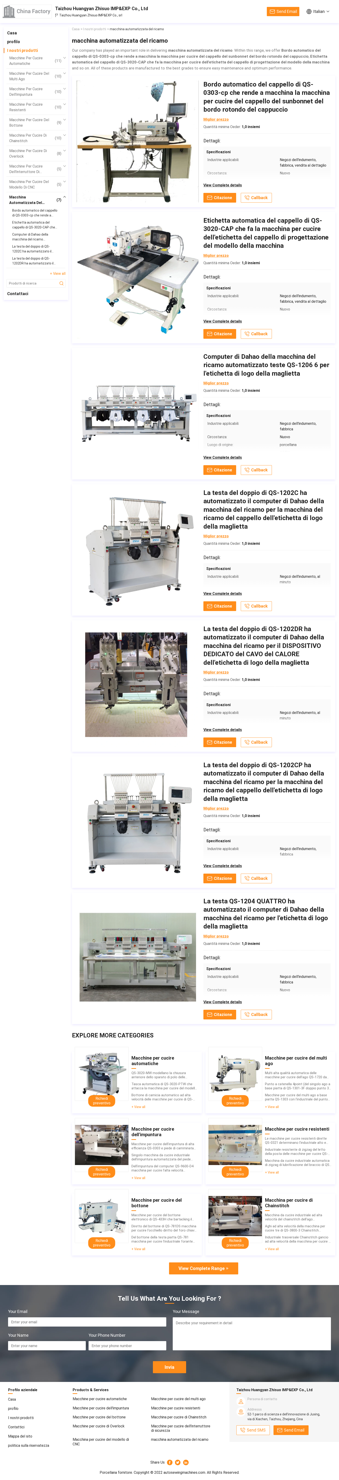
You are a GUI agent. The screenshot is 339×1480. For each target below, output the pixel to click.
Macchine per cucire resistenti (35, 107)
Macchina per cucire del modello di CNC (35, 184)
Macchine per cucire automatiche (35, 61)
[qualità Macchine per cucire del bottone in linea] (102, 1216)
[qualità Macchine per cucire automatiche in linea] (102, 1074)
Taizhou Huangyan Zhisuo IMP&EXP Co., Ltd (101, 8)
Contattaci (17, 293)
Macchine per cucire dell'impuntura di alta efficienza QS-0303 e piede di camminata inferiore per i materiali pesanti (162, 1146)
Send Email (287, 11)
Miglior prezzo (216, 119)
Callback (259, 197)
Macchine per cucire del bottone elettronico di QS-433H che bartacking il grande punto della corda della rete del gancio (161, 1217)
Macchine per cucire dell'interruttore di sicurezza (35, 169)
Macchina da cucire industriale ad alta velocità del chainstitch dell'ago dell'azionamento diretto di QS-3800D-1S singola (296, 1217)
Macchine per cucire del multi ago (35, 76)
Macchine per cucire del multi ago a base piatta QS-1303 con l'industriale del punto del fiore (296, 1097)
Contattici (16, 1427)
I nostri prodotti (22, 50)
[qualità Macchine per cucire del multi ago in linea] (235, 1074)
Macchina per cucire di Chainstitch (35, 138)
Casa (12, 32)
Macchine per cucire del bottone (35, 123)
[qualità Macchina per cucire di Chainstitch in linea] (235, 1216)
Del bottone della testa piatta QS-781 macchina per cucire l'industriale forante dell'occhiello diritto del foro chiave (162, 1239)
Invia (169, 1367)
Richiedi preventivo (101, 1100)
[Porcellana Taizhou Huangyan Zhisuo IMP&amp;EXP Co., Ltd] (27, 11)
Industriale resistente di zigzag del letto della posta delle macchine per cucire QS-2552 (296, 1151)
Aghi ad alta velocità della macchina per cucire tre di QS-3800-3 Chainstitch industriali (295, 1228)
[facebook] (170, 1462)
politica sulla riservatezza (28, 1445)
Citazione (223, 197)
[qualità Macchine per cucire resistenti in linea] (235, 1145)
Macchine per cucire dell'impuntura (35, 92)
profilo (13, 41)
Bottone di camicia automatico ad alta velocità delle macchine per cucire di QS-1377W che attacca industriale (162, 1097)
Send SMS (256, 1430)
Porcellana (109, 1472)
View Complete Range (201, 1268)
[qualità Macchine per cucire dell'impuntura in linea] (102, 1145)
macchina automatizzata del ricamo (35, 200)
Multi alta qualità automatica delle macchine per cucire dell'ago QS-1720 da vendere (296, 1075)
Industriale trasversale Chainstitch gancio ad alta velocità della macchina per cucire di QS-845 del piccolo (298, 1239)
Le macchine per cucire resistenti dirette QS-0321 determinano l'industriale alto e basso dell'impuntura (296, 1140)
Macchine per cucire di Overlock (35, 154)
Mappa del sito (20, 1436)
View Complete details (222, 185)
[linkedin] (186, 1462)
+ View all (57, 273)
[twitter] (178, 1462)
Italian (319, 11)
